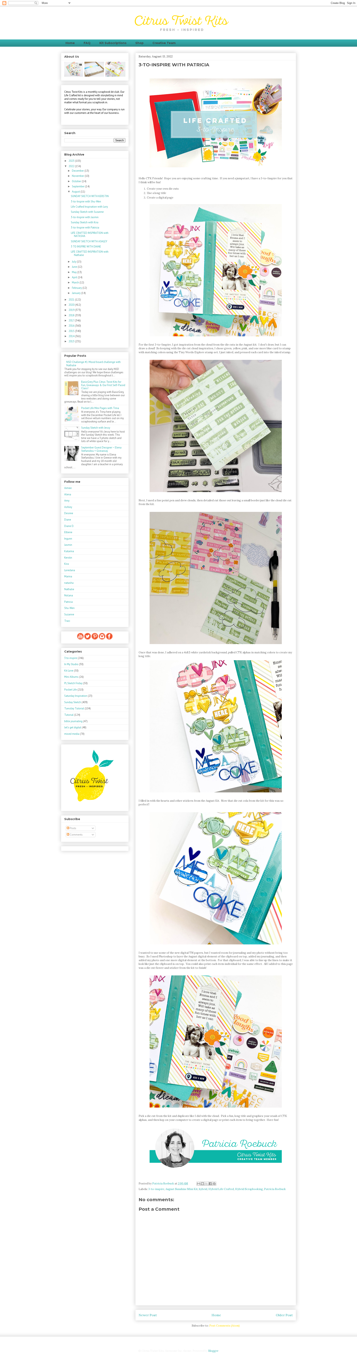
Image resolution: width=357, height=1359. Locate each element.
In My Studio (71, 664)
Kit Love (68, 670)
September (78, 186)
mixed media (71, 734)
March (76, 282)
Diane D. (69, 526)
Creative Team (164, 43)
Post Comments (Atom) (224, 1325)
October (77, 181)
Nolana (68, 595)
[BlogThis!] (202, 1184)
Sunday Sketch (72, 702)
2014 (72, 336)
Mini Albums (71, 677)
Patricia (68, 602)
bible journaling (73, 721)
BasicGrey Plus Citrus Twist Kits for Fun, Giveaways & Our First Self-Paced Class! (103, 385)
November (78, 176)
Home (70, 43)
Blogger (213, 1351)
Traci (67, 621)
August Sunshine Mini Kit (181, 1189)
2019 (72, 310)
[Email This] (198, 1184)
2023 (72, 161)
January (76, 293)
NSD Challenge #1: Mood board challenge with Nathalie (93, 363)
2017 (72, 320)
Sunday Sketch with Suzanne (87, 212)
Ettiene (68, 532)
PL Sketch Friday (73, 683)
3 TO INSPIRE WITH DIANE (86, 246)
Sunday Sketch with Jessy (95, 427)
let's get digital (72, 727)
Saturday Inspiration (75, 696)
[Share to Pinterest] (214, 1184)
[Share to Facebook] (210, 1184)
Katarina (69, 551)
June (75, 267)
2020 (72, 305)
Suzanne (69, 614)
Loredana (69, 570)
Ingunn (68, 538)
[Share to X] (206, 1184)
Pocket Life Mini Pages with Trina (100, 408)
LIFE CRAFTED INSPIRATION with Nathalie (89, 253)
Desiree (68, 513)
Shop (139, 43)
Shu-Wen (69, 608)
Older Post (284, 1315)
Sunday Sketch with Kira (84, 222)
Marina (68, 576)
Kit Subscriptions (112, 43)
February (77, 288)
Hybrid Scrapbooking (249, 1189)
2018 (72, 315)
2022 (72, 166)
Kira (66, 564)
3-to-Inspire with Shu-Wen (86, 201)
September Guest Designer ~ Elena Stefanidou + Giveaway (101, 449)
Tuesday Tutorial (74, 708)
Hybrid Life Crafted (221, 1189)
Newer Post (148, 1315)
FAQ (87, 43)
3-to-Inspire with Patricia (85, 227)
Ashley (68, 507)
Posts (72, 828)
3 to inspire (70, 658)
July (74, 261)
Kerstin (68, 557)
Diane (67, 519)
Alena (67, 494)
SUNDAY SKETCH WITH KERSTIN (90, 196)
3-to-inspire (156, 1189)
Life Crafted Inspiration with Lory (89, 206)
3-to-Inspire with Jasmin (85, 217)
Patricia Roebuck (275, 1189)
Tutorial (69, 715)
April (75, 277)
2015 (72, 331)
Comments (76, 834)
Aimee (68, 488)
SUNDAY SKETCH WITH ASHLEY (89, 241)
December (78, 170)
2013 (72, 341)
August (76, 191)
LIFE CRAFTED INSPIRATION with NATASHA (89, 234)
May (74, 272)
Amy (66, 500)
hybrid (203, 1189)
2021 (72, 299)
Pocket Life (70, 689)
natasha (69, 583)
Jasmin (68, 545)
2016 (72, 325)
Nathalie (69, 589)
